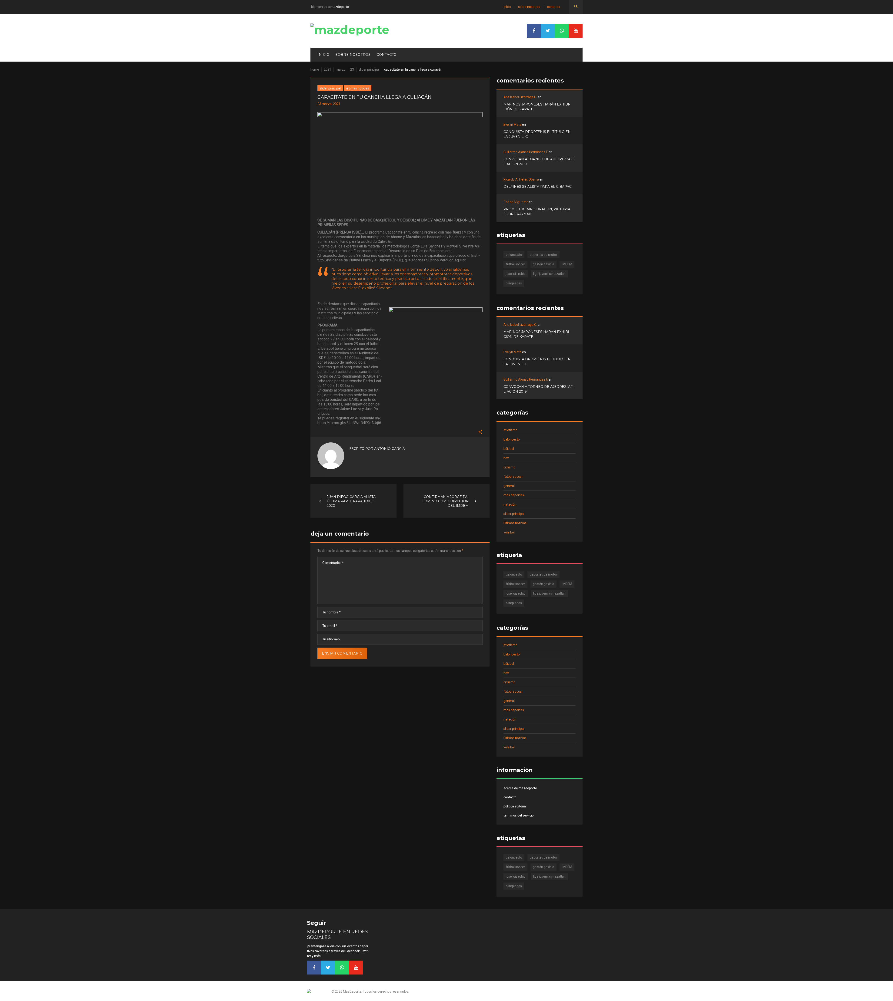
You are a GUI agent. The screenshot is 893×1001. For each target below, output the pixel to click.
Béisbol (508, 449)
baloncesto (514, 255)
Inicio (507, 7)
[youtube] (576, 31)
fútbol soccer (515, 264)
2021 (327, 69)
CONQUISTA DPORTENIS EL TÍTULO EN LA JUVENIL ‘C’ (537, 134)
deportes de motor (543, 255)
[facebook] (534, 31)
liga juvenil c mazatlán (549, 274)
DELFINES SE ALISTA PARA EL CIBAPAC (537, 186)
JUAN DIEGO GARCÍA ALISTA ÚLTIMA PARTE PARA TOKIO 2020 (351, 500)
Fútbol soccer (513, 476)
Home (314, 69)
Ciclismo (509, 467)
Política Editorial (514, 806)
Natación (509, 504)
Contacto (553, 7)
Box (506, 458)
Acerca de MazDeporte (520, 788)
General (509, 486)
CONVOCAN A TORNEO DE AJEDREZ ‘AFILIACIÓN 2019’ (539, 161)
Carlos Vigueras (515, 202)
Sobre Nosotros (529, 7)
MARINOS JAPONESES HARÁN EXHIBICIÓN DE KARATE (536, 106)
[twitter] (548, 31)
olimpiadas (514, 283)
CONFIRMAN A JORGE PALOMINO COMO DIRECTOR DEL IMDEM (445, 500)
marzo (341, 69)
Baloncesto (511, 439)
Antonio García (389, 449)
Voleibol (509, 532)
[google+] (562, 31)
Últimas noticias (357, 88)
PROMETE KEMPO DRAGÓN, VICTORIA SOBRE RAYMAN (536, 211)
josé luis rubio (516, 274)
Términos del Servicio (518, 815)
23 (352, 69)
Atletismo (510, 430)
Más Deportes (513, 495)
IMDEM (567, 264)
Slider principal (369, 69)
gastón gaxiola (543, 264)
